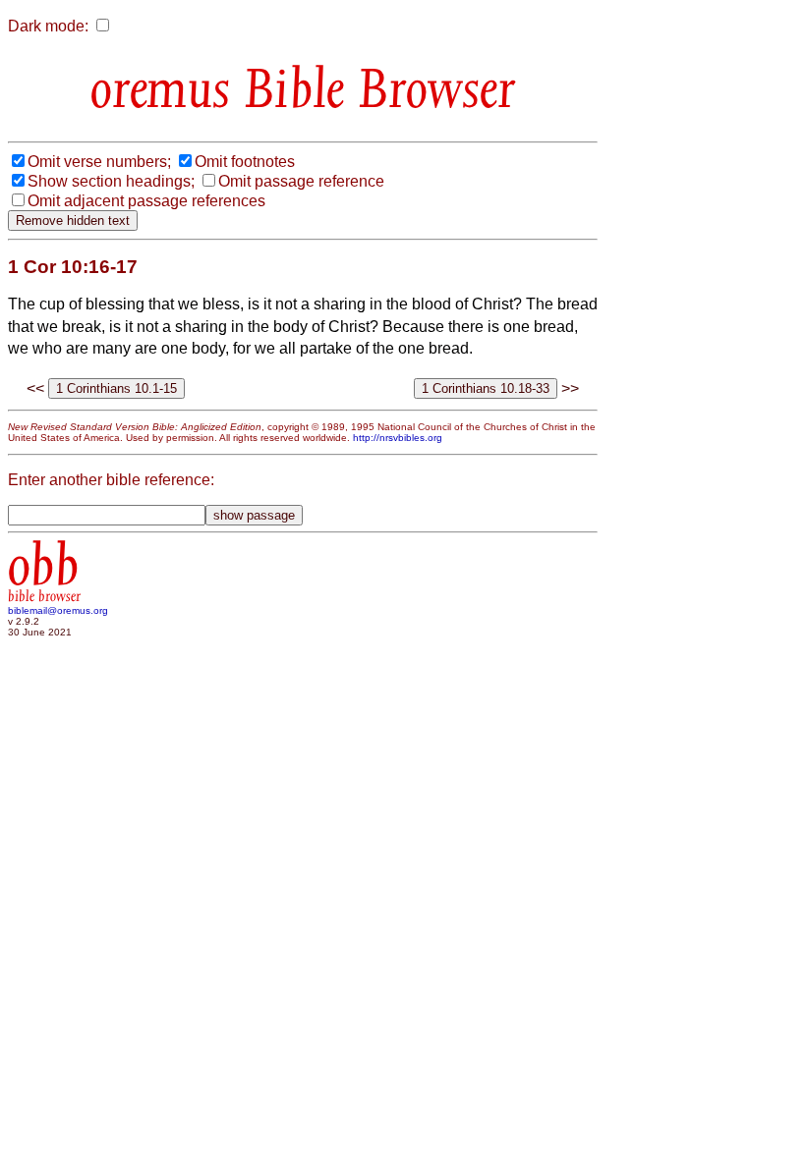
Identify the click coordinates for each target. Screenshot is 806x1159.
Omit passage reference (301, 181)
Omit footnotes (245, 161)
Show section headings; (111, 181)
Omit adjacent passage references (146, 201)
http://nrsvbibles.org (397, 437)
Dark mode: (48, 26)
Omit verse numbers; (99, 161)
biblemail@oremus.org (58, 610)
